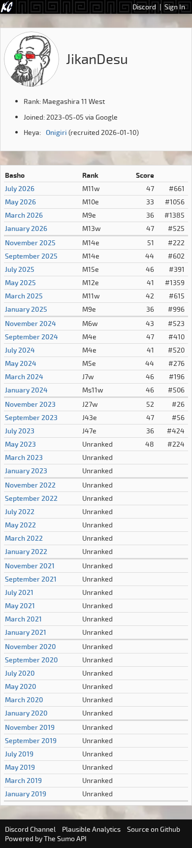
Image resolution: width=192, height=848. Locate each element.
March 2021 (23, 618)
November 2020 (30, 646)
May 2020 (20, 686)
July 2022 (19, 511)
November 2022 (30, 484)
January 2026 (26, 228)
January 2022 (26, 551)
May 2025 (20, 282)
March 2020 (24, 699)
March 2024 (24, 376)
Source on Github (153, 829)
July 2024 (20, 350)
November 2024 (30, 323)
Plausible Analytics (91, 829)
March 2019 (23, 780)
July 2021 (19, 592)
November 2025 (30, 242)
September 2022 (31, 498)
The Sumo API (65, 838)
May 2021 (20, 605)
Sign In (174, 6)
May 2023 (20, 444)
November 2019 (30, 727)
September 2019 (31, 740)
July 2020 (20, 673)
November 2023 (30, 404)
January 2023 (26, 470)
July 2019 (19, 753)
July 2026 (19, 188)
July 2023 (19, 430)
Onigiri (56, 132)
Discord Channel (30, 829)
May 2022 (20, 524)
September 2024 (31, 336)
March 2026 (24, 215)
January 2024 (26, 389)
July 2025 (19, 269)
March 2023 (24, 457)
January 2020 (26, 713)
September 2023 (31, 417)
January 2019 (25, 793)
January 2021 (25, 632)
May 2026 (20, 201)
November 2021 (30, 565)
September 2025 (31, 256)
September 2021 (31, 579)
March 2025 (24, 295)
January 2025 (26, 309)
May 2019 (20, 767)
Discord (144, 6)
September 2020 (31, 659)
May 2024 (20, 363)
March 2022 (24, 538)
